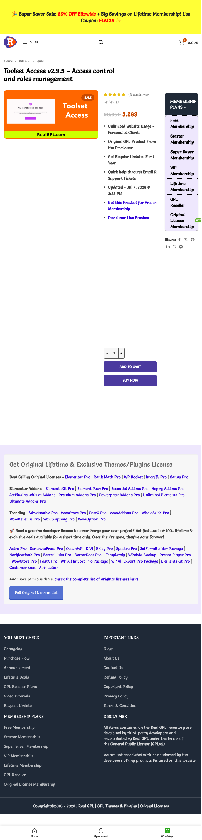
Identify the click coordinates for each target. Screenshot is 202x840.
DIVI (90, 548)
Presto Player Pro (175, 554)
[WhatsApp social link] (174, 246)
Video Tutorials (17, 696)
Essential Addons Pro (129, 488)
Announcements (18, 667)
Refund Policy (116, 677)
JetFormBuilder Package (161, 548)
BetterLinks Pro (57, 554)
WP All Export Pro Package (134, 561)
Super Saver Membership (26, 746)
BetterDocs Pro (88, 554)
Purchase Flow (17, 658)
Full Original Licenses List (36, 592)
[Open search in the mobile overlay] (101, 42)
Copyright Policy (118, 686)
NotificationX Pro (24, 554)
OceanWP (75, 548)
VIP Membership (18, 755)
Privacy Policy (116, 696)
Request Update (18, 705)
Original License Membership (29, 784)
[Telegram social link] (181, 246)
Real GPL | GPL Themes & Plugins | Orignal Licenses (123, 805)
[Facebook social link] (179, 239)
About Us (111, 658)
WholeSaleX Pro (155, 512)
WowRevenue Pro (24, 519)
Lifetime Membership (23, 765)
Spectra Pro (126, 548)
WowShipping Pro (59, 519)
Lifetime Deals (16, 677)
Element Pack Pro (92, 488)
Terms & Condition (120, 705)
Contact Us (113, 667)
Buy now (130, 380)
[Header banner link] (101, 17)
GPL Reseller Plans (20, 686)
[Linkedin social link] (168, 246)
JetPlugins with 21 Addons (32, 494)
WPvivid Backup (143, 554)
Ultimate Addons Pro (27, 501)
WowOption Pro (92, 519)
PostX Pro (98, 512)
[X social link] (186, 239)
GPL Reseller (15, 774)
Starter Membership (22, 736)
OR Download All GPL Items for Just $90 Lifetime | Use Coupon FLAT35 (130, 417)
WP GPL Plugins (31, 61)
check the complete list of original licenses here (96, 578)
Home (8, 61)
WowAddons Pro (124, 512)
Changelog (13, 648)
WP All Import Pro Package (84, 561)
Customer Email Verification (34, 567)
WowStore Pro (73, 512)
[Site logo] (10, 40)
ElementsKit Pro (60, 488)
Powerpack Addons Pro (119, 494)
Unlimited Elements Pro (164, 494)
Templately (115, 554)
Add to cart (130, 367)
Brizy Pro (104, 548)
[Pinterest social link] (192, 239)
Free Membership (19, 727)
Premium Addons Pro (77, 494)
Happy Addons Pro (168, 488)
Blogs (108, 648)
